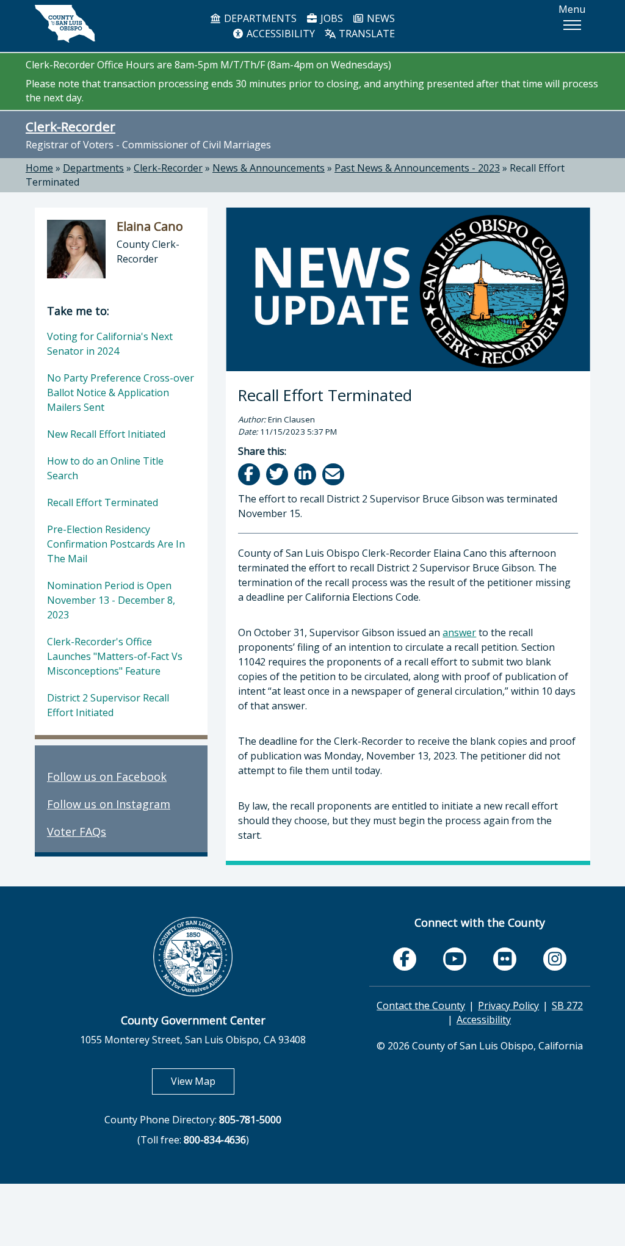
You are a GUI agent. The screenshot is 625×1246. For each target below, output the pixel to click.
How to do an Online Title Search (105, 468)
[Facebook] (250, 474)
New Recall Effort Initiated (106, 434)
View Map (202, 1081)
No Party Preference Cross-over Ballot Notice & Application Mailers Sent (120, 392)
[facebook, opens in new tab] (404, 959)
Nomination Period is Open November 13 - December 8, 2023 (111, 600)
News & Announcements (268, 168)
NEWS (379, 18)
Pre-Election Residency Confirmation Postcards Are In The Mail (116, 544)
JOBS (330, 18)
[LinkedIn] (306, 474)
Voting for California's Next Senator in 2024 (110, 344)
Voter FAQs (76, 831)
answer (459, 632)
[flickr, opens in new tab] (505, 959)
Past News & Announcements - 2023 (417, 168)
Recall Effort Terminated (102, 502)
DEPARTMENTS (259, 18)
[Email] (334, 474)
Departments (93, 168)
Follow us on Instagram (108, 804)
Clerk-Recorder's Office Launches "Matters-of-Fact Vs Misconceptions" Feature (114, 656)
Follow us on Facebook (107, 776)
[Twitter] (278, 474)
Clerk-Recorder (70, 126)
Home (39, 168)
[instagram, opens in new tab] (555, 959)
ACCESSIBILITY (279, 33)
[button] (572, 25)
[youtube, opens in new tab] (455, 959)
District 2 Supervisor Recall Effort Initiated (108, 705)
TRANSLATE (365, 33)
